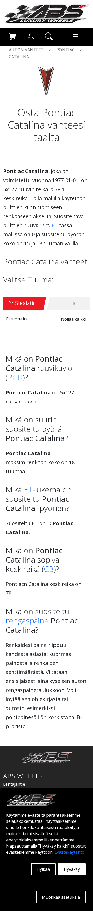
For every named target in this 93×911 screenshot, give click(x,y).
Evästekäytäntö (69, 852)
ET (55, 225)
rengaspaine (27, 620)
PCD (15, 377)
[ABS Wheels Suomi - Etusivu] (46, 13)
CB (49, 569)
